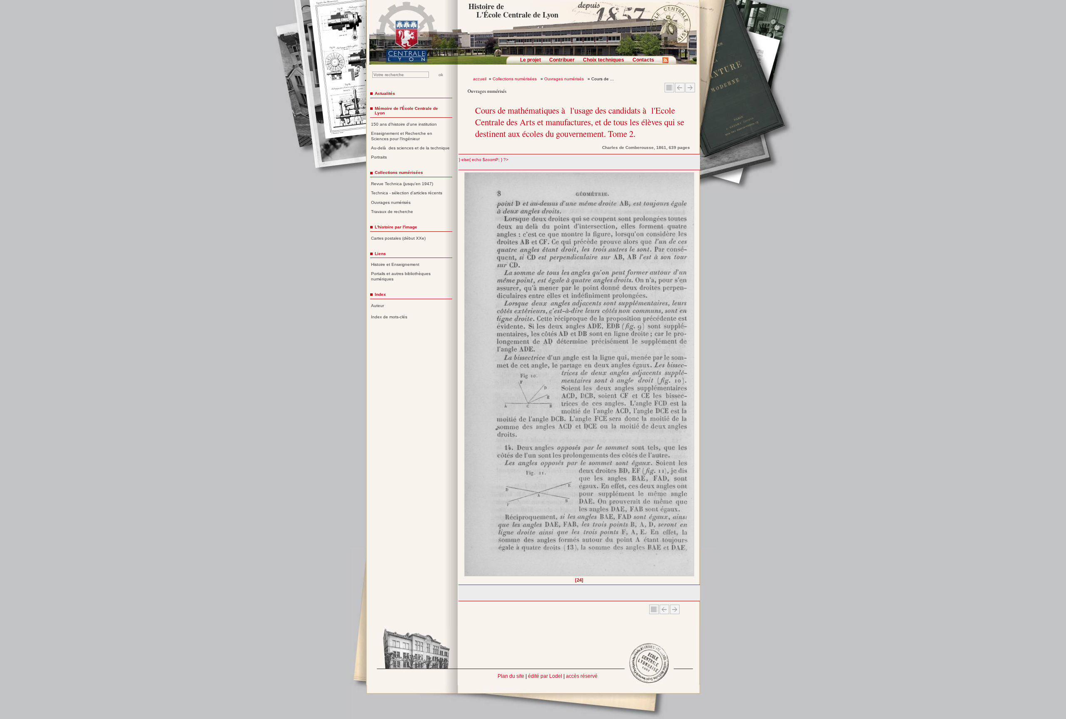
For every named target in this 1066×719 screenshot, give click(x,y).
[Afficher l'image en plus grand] (579, 374)
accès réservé (582, 676)
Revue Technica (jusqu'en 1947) (402, 183)
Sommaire (669, 87)
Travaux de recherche (392, 211)
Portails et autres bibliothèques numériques (401, 276)
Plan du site (511, 676)
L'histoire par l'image (396, 227)
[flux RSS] (667, 63)
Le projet (530, 60)
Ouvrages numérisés (564, 79)
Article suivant (690, 87)
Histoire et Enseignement (395, 264)
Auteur (377, 305)
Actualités (385, 93)
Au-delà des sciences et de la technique (410, 148)
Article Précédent (680, 87)
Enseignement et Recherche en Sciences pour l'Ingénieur (401, 136)
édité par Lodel (545, 676)
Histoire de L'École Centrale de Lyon (513, 10)
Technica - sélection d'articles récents (406, 193)
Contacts (643, 60)
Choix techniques (603, 60)
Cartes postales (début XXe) (398, 238)
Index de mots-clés (389, 317)
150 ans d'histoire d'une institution (404, 124)
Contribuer (562, 60)
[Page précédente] (467, 377)
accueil (479, 79)
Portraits (379, 157)
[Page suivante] (691, 377)
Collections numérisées (515, 79)
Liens (380, 253)
